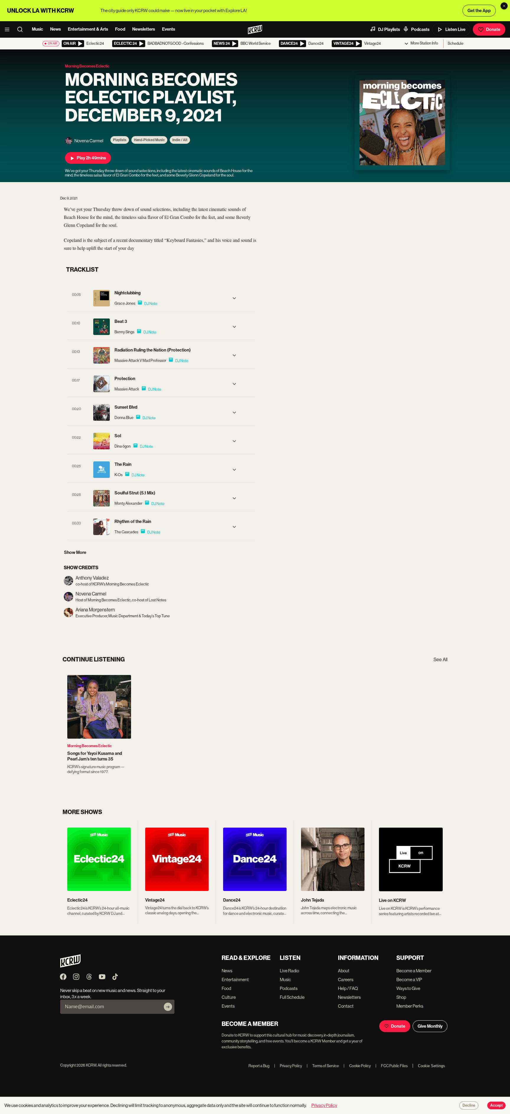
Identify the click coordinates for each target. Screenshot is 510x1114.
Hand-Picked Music (149, 140)
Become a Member (413, 970)
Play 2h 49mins (91, 158)
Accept (496, 1105)
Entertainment (235, 979)
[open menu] (8, 29)
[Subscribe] (168, 1007)
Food (120, 29)
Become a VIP (409, 979)
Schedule (455, 43)
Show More (75, 552)
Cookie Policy (357, 1066)
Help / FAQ (348, 988)
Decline (468, 1105)
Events (168, 29)
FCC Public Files (391, 1066)
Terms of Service (323, 1066)
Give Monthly (430, 1026)
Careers (345, 979)
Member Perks (409, 1006)
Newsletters (143, 29)
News (55, 29)
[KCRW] (70, 965)
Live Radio (289, 970)
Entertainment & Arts (88, 29)
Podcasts (420, 29)
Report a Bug (259, 1066)
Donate (493, 29)
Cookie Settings (431, 1066)
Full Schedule (292, 997)
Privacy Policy (288, 1066)
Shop (401, 997)
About (343, 970)
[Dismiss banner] (504, 5)
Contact (346, 1006)
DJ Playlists (389, 29)
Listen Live (455, 29)
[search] (21, 29)
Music (37, 29)
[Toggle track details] (234, 298)
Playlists (119, 140)
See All (440, 659)
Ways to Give (408, 988)
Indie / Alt (179, 140)
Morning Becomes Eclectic (89, 746)
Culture (229, 997)
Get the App (479, 10)
